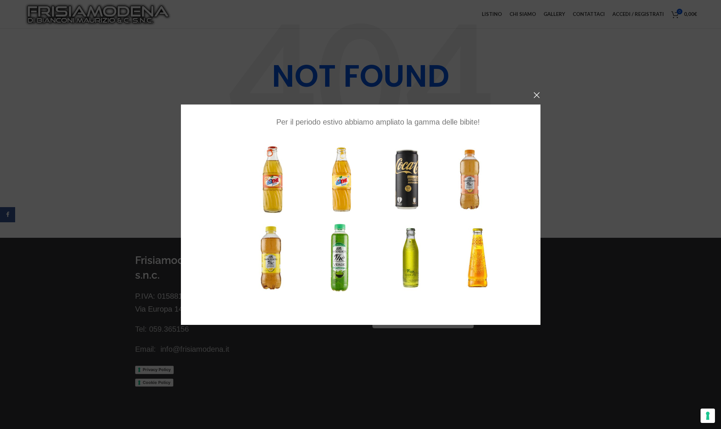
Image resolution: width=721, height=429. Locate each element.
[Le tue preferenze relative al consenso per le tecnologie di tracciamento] (708, 416)
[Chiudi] (536, 95)
